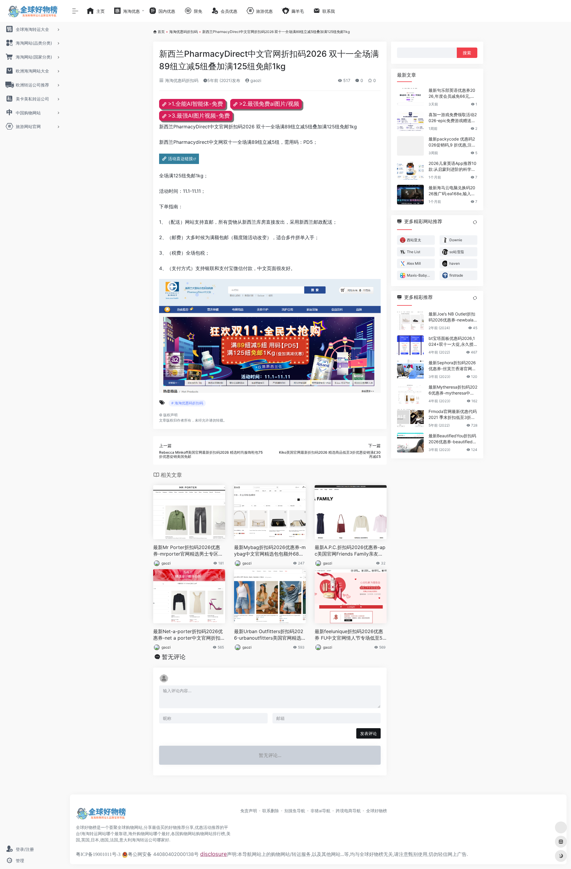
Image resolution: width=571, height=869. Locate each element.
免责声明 (248, 810)
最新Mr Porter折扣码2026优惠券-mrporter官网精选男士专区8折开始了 (187, 551)
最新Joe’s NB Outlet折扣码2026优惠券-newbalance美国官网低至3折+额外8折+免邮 (452, 317)
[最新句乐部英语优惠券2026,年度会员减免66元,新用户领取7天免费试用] (410, 97)
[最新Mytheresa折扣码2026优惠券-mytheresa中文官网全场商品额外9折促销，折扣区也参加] (410, 394)
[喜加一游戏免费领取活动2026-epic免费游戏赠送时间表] (410, 121)
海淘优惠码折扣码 (183, 31)
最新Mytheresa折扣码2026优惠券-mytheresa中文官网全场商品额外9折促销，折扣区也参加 (453, 390)
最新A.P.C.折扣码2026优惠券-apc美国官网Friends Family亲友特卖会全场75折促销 (350, 551)
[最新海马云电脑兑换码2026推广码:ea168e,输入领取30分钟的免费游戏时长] (410, 194)
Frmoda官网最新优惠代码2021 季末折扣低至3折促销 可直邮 (453, 414)
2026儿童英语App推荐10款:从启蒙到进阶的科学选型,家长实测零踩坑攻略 (452, 166)
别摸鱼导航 (294, 810)
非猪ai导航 (320, 810)
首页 (161, 31)
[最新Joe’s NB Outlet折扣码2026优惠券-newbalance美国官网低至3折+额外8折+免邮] (410, 321)
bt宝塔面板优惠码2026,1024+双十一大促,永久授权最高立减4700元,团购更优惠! (452, 341)
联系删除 (270, 810)
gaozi (255, 80)
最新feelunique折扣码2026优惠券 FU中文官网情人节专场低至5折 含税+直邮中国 (349, 635)
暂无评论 (174, 656)
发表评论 (368, 733)
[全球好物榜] (101, 815)
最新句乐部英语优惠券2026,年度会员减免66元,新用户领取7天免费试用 (452, 93)
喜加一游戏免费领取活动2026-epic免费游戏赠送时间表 (453, 118)
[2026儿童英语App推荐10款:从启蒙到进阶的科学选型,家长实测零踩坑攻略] (410, 170)
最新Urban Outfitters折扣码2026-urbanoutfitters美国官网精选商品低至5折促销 (268, 635)
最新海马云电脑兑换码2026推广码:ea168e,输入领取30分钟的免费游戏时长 (452, 191)
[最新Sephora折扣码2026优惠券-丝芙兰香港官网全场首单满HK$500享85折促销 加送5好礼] (410, 369)
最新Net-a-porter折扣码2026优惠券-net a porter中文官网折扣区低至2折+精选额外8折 (188, 635)
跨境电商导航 (348, 810)
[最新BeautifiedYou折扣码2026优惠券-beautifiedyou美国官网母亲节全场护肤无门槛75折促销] (410, 442)
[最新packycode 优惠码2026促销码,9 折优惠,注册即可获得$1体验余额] (410, 146)
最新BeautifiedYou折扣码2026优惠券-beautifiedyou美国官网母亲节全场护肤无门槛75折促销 (453, 439)
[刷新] (475, 222)
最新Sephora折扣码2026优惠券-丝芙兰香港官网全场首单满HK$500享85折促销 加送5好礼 (452, 366)
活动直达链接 (180, 158)
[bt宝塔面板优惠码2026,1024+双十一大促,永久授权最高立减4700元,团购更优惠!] (410, 345)
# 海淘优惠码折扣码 (187, 403)
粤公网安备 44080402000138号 (163, 854)
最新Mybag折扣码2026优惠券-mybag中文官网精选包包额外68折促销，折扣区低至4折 (270, 551)
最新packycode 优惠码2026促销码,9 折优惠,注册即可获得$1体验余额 (452, 142)
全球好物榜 (376, 810)
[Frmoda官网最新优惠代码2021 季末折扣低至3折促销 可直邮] (410, 418)
